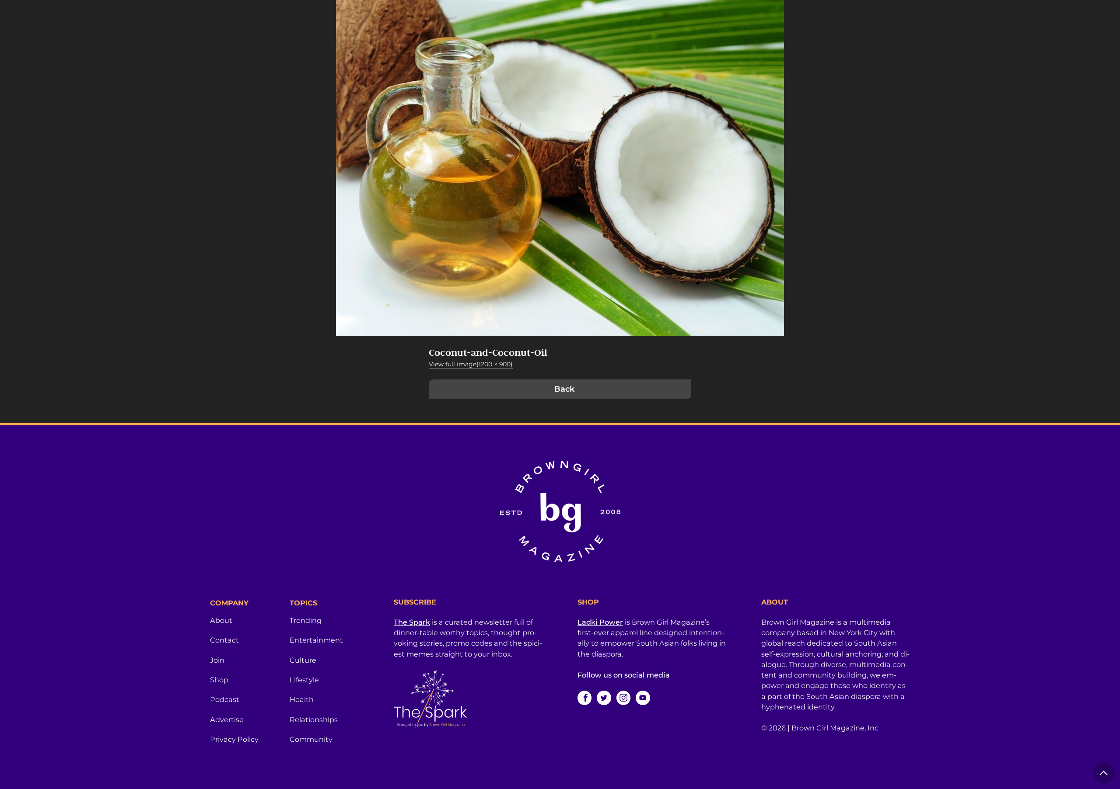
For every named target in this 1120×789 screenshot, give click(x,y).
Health (302, 699)
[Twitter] (604, 698)
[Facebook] (585, 698)
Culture (303, 660)
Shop (219, 679)
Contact (224, 640)
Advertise (227, 719)
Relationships (314, 719)
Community (311, 739)
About (221, 620)
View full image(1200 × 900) (471, 364)
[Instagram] (623, 698)
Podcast (224, 699)
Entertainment (316, 640)
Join (217, 660)
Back (564, 389)
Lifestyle (304, 679)
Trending (306, 620)
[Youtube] (643, 698)
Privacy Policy (234, 739)
